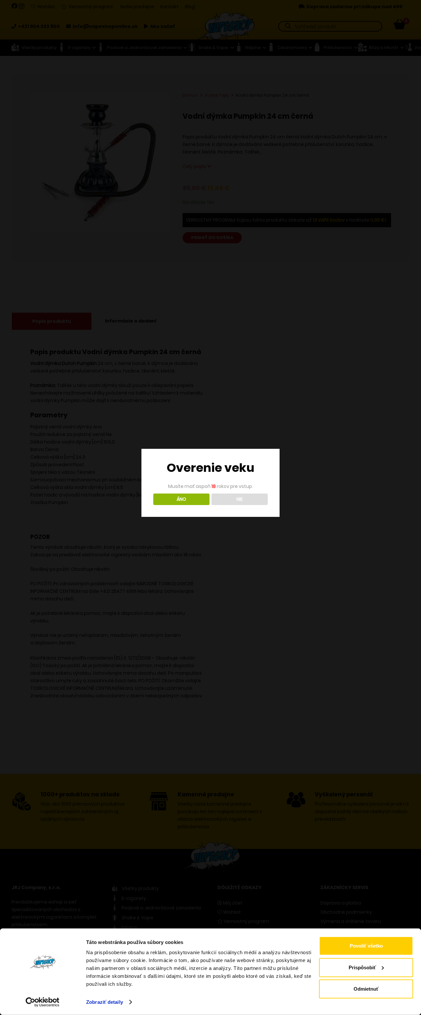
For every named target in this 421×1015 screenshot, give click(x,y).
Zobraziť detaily (104, 1002)
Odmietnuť (366, 989)
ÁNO (181, 499)
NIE (239, 499)
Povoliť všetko (366, 946)
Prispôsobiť (362, 967)
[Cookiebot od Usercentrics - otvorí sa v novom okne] (42, 1002)
